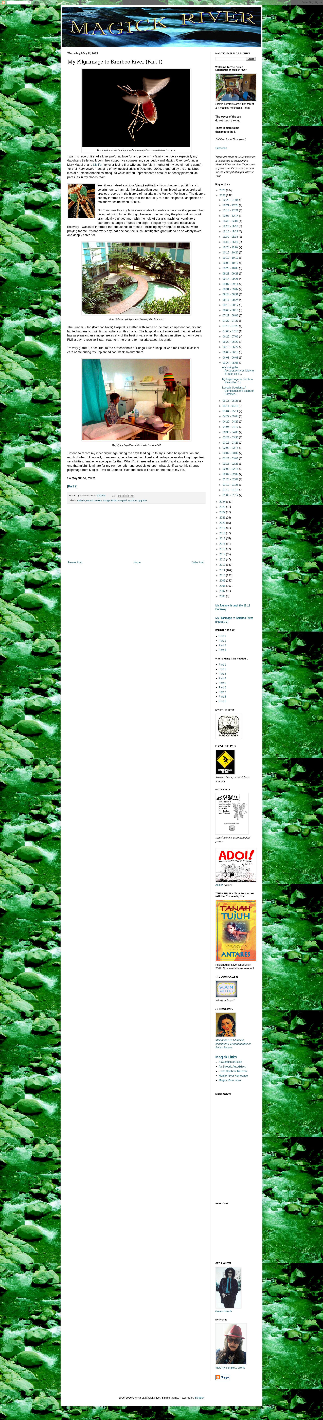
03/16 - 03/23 (231, 442)
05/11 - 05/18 (231, 406)
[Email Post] (113, 495)
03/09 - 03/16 (231, 447)
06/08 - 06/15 (231, 352)
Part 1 (222, 636)
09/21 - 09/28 (231, 273)
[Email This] (119, 495)
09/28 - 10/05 (231, 268)
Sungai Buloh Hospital (115, 500)
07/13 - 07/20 (231, 326)
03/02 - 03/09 (231, 453)
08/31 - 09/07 (231, 289)
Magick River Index (230, 1080)
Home (137, 562)
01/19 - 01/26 (231, 484)
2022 (222, 512)
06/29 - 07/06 (231, 336)
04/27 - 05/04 (231, 416)
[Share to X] (126, 495)
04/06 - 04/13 (231, 426)
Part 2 (222, 640)
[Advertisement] (136, 534)
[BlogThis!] (122, 495)
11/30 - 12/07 (231, 221)
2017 (222, 538)
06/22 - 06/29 (231, 341)
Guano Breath (223, 1311)
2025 (222, 195)
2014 (222, 554)
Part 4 (222, 650)
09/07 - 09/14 (231, 284)
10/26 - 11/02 (231, 247)
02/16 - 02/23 (231, 463)
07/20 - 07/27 (231, 320)
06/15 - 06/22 (231, 347)
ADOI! (219, 885)
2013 (222, 559)
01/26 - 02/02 (231, 479)
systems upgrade (137, 500)
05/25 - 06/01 (231, 362)
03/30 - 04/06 (231, 432)
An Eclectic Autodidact (232, 1066)
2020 (222, 522)
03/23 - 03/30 (231, 437)
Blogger (199, 1397)
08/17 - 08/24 (231, 299)
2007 (222, 591)
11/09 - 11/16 (231, 236)
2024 (222, 501)
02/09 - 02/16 (231, 468)
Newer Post (75, 562)
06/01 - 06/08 (231, 357)
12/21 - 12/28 (231, 205)
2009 (222, 580)
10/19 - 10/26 (231, 252)
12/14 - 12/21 (231, 210)
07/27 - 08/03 (231, 315)
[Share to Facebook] (129, 495)
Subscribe (221, 148)
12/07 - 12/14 (231, 215)
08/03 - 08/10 (231, 310)
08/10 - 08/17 (231, 305)
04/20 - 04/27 (231, 421)
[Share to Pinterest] (132, 495)
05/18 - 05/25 (231, 400)
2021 (222, 517)
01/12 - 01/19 (231, 490)
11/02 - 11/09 (231, 242)
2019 (222, 528)
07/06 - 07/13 (231, 331)
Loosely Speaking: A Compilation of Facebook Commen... (238, 390)
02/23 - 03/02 (231, 458)
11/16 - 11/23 (231, 231)
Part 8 (222, 696)
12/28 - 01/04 (231, 200)
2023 (222, 507)
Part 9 (222, 701)
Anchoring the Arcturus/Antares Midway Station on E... (238, 370)
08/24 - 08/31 (231, 294)
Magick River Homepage (233, 1075)
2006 (222, 596)
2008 (222, 585)
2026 (222, 190)
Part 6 (222, 687)
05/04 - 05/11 (231, 411)
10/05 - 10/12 (231, 263)
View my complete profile (230, 1367)
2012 (222, 564)
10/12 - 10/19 (231, 257)
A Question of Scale (230, 1061)
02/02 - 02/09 (231, 474)
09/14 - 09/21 (231, 278)
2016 (222, 543)
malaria (81, 500)
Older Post (198, 562)
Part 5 (222, 683)
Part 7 (222, 692)
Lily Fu (97, 164)
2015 (222, 549)
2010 (222, 575)
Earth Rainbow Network (233, 1071)
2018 (222, 533)
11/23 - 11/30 (231, 226)
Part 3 (222, 645)
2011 (222, 570)
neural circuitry (94, 500)
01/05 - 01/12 (231, 495)
